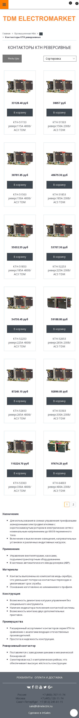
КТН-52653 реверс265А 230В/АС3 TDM (59, 342)
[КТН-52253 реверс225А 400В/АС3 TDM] (20, 302)
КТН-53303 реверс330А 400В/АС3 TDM (19, 486)
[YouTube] (40, 687)
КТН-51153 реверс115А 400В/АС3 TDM (19, 126)
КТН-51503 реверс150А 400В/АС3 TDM (19, 198)
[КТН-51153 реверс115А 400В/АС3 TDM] (20, 86)
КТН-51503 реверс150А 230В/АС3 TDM (59, 126)
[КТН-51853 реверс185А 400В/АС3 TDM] (20, 230)
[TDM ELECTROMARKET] (39, 18)
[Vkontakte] (28, 687)
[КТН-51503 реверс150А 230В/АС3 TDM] (59, 86)
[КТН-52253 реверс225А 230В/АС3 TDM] (59, 230)
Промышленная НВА (25, 33)
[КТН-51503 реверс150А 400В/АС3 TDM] (20, 158)
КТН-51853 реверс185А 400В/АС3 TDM (19, 270)
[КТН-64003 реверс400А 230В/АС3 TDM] (59, 447)
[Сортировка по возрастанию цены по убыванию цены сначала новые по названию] (60, 59)
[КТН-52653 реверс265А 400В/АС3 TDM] (20, 375)
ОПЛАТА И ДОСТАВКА (48, 677)
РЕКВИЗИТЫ (25, 677)
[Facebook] (33, 687)
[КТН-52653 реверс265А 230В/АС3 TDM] (59, 302)
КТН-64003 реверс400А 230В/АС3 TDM (59, 486)
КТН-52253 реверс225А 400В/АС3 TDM (19, 342)
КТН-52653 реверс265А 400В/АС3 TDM (19, 414)
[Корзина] (75, 5)
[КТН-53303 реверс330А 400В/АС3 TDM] (20, 447)
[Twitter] (45, 687)
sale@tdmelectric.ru (41, 706)
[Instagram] (36, 687)
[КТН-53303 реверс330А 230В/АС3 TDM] (59, 375)
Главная (6, 33)
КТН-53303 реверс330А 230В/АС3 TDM (59, 414)
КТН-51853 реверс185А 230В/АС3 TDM (59, 198)
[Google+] (50, 687)
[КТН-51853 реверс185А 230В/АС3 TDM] (59, 158)
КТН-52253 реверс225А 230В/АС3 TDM (59, 270)
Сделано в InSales (39, 713)
